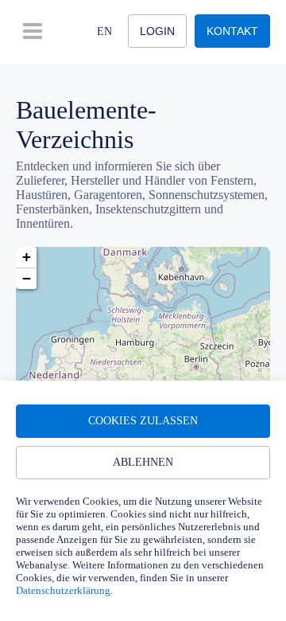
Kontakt (232, 31)
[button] (26, 257)
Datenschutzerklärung (63, 590)
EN (104, 31)
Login (157, 31)
